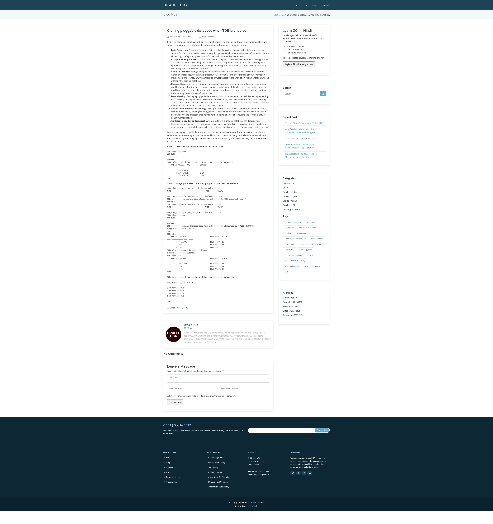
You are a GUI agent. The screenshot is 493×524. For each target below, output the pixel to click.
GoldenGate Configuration (219, 477)
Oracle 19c (174, 308)
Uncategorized (290, 209)
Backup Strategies (215, 472)
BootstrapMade (251, 506)
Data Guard (311, 222)
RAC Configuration (216, 457)
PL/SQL (310, 255)
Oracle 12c (288, 196)
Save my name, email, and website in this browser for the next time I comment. (202, 396)
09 (190, 37)
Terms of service (173, 477)
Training (169, 472)
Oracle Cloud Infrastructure (311, 244)
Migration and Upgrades (218, 482)
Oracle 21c (288, 205)
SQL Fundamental (292, 266)
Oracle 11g (288, 192)
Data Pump (289, 227)
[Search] (323, 93)
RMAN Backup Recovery (295, 260)
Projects (315, 5)
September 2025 (290, 315)
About (298, 5)
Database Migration (307, 227)
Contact (326, 5)
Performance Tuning (293, 255)
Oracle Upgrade (305, 249)
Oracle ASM (289, 244)
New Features (317, 238)
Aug (187, 37)
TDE (186, 308)
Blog (307, 5)
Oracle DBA (175, 37)
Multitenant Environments (295, 238)
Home (168, 457)
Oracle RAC (289, 249)
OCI (284, 187)
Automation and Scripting (218, 487)
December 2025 (290, 302)
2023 (194, 37)
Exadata (286, 183)
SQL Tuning (213, 467)
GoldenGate (301, 233)
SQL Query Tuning (312, 266)
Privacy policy (171, 482)
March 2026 (288, 297)
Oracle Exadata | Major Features (300, 138)
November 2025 (290, 306)
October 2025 (289, 310)
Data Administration (293, 222)
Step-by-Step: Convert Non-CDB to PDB (304, 123)
